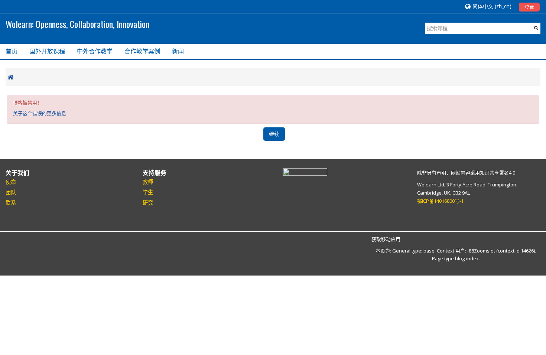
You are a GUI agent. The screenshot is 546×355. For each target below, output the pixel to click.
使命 (11, 181)
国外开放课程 (47, 51)
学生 (148, 192)
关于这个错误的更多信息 (39, 113)
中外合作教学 (95, 51)
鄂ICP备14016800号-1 (440, 201)
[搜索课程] (536, 27)
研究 (148, 202)
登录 (529, 7)
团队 (11, 192)
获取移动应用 (385, 239)
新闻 (178, 51)
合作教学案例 (142, 51)
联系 (11, 202)
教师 (148, 181)
